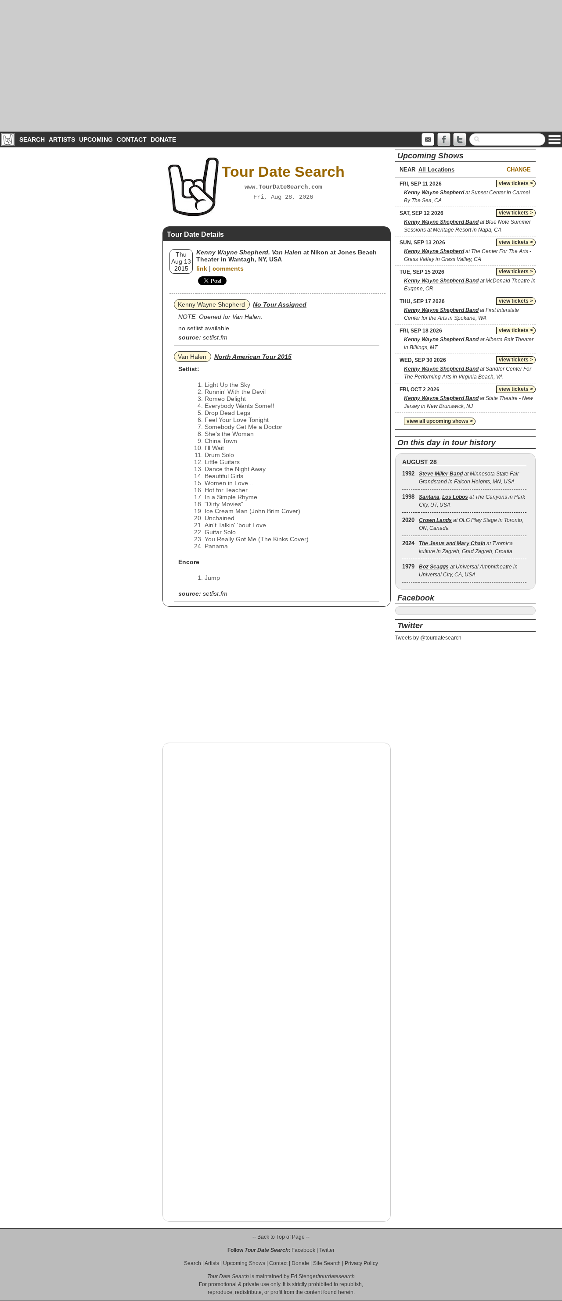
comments (228, 268)
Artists (62, 139)
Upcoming (96, 139)
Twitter (327, 1250)
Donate (163, 139)
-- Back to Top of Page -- (281, 1237)
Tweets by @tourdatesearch (428, 638)
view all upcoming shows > (440, 421)
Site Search (327, 1263)
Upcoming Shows (244, 1263)
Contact (132, 139)
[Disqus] (276, 861)
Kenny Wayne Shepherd (211, 304)
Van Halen (192, 356)
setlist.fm (215, 337)
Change (519, 169)
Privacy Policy (361, 1263)
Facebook (303, 1250)
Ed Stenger (304, 1276)
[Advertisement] (281, 65)
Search (32, 139)
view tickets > (516, 183)
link (201, 268)
